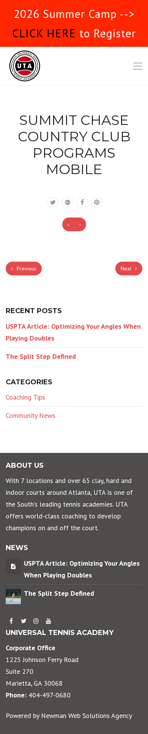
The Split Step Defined (41, 356)
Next (127, 268)
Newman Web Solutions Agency (86, 715)
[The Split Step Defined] (13, 595)
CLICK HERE (44, 33)
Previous (25, 268)
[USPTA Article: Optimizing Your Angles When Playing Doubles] (13, 565)
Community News (30, 415)
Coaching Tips (25, 397)
